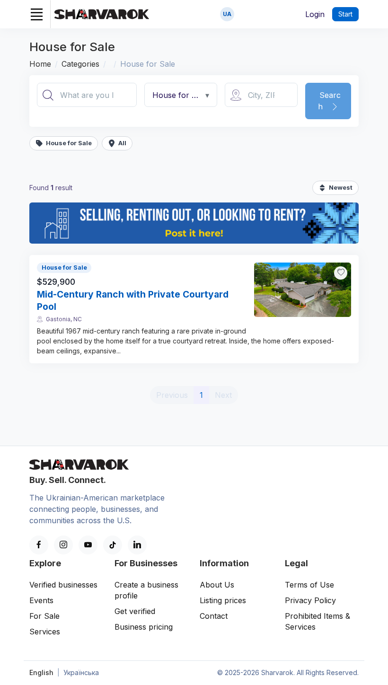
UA (227, 14)
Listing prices (223, 600)
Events (41, 600)
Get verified (135, 611)
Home (40, 64)
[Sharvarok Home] (101, 14)
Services (44, 631)
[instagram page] (63, 545)
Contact (214, 616)
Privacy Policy (310, 600)
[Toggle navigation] (36, 14)
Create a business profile (146, 590)
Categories (80, 64)
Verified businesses (63, 584)
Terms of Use (309, 584)
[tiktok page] (112, 545)
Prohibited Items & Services (317, 621)
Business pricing (144, 627)
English (41, 672)
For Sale (44, 616)
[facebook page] (38, 545)
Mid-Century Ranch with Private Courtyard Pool (133, 300)
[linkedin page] (137, 545)
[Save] (340, 273)
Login (315, 14)
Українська (81, 672)
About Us (217, 584)
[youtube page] (88, 545)
